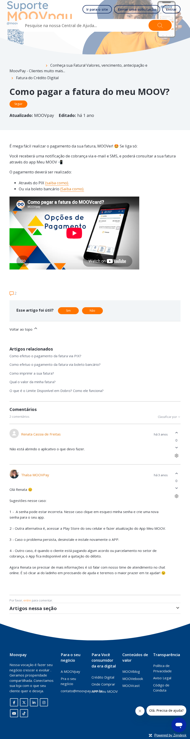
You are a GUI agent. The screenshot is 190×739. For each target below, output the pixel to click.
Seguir (18, 104)
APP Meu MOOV (105, 691)
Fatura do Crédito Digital (37, 77)
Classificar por (168, 417)
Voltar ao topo (21, 329)
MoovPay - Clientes (26, 70)
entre (27, 600)
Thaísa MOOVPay (35, 475)
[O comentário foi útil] (176, 433)
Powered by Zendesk (170, 735)
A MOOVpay (70, 671)
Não (92, 311)
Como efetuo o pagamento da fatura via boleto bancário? (55, 364)
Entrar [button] (171, 9)
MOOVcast (131, 685)
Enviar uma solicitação (137, 9)
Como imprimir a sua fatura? (32, 373)
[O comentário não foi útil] (176, 447)
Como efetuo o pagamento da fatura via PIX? (45, 356)
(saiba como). (57, 182)
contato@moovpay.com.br (82, 691)
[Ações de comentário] (176, 455)
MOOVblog (131, 671)
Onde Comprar (103, 684)
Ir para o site (97, 9)
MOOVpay (44, 115)
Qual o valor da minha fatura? (33, 381)
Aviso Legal (162, 678)
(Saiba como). (72, 188)
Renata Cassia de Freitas (41, 434)
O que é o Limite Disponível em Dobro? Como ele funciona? (57, 390)
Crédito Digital (103, 677)
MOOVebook (132, 678)
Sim (68, 311)
